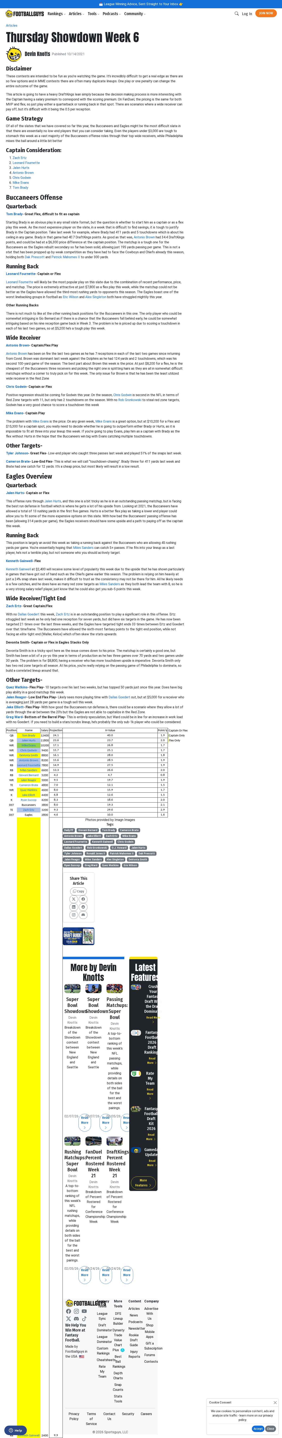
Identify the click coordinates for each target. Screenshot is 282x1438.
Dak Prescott (35, 257)
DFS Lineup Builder (118, 1319)
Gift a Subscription (149, 1345)
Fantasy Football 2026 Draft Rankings (152, 1042)
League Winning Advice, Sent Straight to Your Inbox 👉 (143, 4)
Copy (80, 891)
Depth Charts (118, 1375)
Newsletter (133, 1329)
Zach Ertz (20, 158)
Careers (146, 1414)
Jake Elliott (15, 707)
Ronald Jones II (95, 853)
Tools (92, 13)
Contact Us (109, 1416)
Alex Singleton (95, 297)
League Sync (102, 1316)
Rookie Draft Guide (134, 1340)
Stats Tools (118, 1398)
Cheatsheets (102, 1360)
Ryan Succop (29, 800)
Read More (126, 1120)
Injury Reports (133, 1354)
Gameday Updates (152, 1152)
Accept (258, 1429)
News (134, 1315)
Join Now (266, 13)
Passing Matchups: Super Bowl (117, 1008)
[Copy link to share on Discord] (83, 915)
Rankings (56, 13)
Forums (149, 1355)
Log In (247, 13)
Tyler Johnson (17, 453)
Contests (149, 1362)
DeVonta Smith (28, 755)
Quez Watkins (16, 687)
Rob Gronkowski (129, 400)
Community (134, 13)
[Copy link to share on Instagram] (73, 915)
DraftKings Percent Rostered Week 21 (118, 1164)
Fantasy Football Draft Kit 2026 (151, 1118)
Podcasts (111, 13)
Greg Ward (14, 717)
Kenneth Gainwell (19, 561)
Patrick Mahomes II (65, 257)
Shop (149, 1325)
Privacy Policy (74, 1416)
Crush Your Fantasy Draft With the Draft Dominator (153, 999)
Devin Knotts (37, 54)
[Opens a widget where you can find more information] (15, 1431)
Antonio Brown (23, 173)
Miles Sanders (83, 548)
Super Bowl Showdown (75, 1005)
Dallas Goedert (28, 614)
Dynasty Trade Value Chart (118, 1340)
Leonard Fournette (26, 163)
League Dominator (102, 1339)
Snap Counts (118, 1387)
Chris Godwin (22, 178)
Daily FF (68, 830)
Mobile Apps (150, 1334)
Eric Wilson (70, 297)
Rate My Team (150, 1078)
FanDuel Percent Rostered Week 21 (94, 1164)
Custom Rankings (102, 1350)
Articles (75, 13)
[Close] (275, 1402)
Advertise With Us (149, 1314)
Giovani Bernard (29, 775)
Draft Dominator (102, 1327)
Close (270, 1429)
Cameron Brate (18, 461)
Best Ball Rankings (118, 1362)
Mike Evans (21, 183)
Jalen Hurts (21, 168)
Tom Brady (20, 188)
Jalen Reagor (16, 697)
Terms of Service (91, 1419)
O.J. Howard (119, 847)
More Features (141, 1182)
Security (128, 1414)
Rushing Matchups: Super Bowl (75, 1161)
